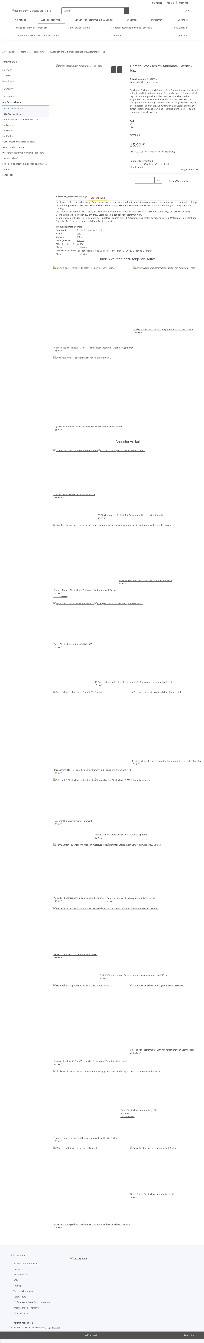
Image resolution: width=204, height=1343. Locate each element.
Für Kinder (7, 136)
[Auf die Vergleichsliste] (113, 69)
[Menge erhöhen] (156, 187)
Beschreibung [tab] (98, 197)
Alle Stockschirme (150, 82)
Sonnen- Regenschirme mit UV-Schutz (21, 119)
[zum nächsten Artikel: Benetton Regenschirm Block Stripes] (112, 52)
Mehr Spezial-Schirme (13, 147)
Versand (56, 1327)
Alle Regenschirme (11, 102)
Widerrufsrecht (21, 1313)
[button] (174, 11)
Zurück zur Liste (9, 51)
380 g (79, 237)
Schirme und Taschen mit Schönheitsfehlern (24, 163)
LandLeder (7, 174)
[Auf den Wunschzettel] (119, 69)
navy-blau (135, 134)
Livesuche (18, 1269)
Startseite (157, 2)
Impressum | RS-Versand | (26, 1307)
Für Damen (7, 125)
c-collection (82, 247)
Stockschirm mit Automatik (90, 230)
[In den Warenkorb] (58, 62)
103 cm (80, 240)
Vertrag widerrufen (23, 1322)
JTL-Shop (198, 1335)
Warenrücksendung (23, 1291)
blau (132, 127)
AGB (15, 1280)
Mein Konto (185, 2)
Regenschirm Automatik (25, 1263)
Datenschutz (19, 1296)
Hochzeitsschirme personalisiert (18, 141)
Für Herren (7, 130)
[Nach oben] (1, 1341)
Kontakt (170, 2)
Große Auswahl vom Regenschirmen (31, 1302)
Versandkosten (20, 1274)
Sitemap (17, 1285)
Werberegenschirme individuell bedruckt (23, 152)
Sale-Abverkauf (9, 158)
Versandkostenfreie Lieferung (160, 151)
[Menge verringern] (132, 180)
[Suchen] (126, 10)
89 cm (80, 243)
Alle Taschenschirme (14, 108)
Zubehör (6, 169)
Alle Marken (8, 96)
